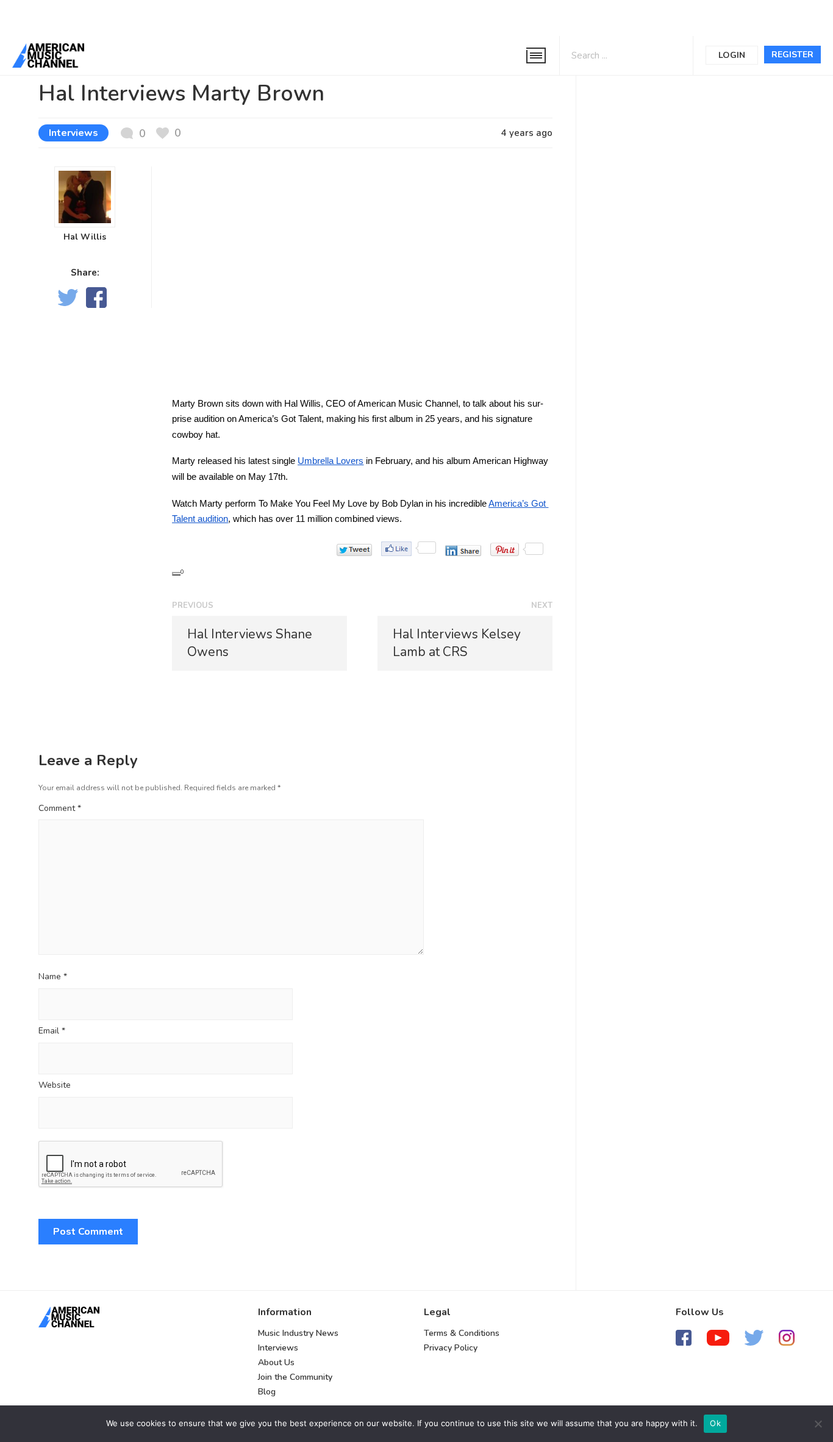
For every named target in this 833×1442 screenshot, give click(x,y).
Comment (59, 808)
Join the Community (295, 1377)
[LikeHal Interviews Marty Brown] (396, 548)
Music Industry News (298, 1333)
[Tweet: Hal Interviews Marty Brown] (354, 549)
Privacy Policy (450, 1348)
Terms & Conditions (461, 1333)
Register (792, 54)
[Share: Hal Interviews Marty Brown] (463, 550)
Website (54, 1085)
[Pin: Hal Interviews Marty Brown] (504, 549)
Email (51, 1031)
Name (52, 977)
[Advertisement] (368, 16)
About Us (276, 1362)
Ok (715, 1423)
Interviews (73, 133)
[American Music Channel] (68, 1317)
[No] (818, 1424)
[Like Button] (176, 574)
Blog (267, 1391)
